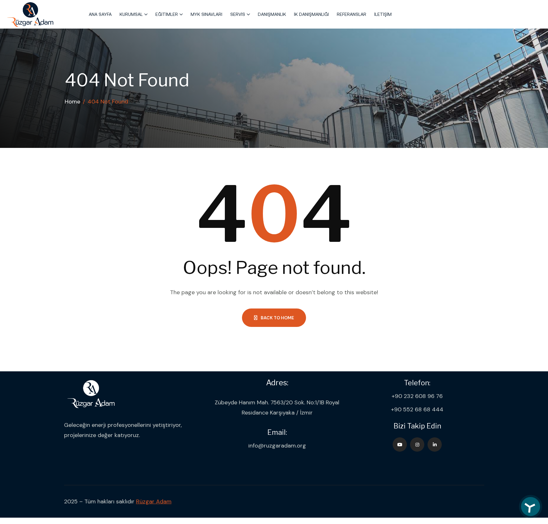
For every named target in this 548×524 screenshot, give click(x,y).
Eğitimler (166, 14)
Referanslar (351, 14)
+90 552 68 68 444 (417, 409)
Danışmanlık (272, 14)
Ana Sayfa (100, 14)
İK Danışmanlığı (311, 14)
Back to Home (277, 318)
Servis (237, 14)
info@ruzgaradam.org (277, 445)
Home (72, 101)
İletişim (383, 14)
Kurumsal (131, 14)
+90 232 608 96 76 (417, 396)
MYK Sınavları (206, 14)
